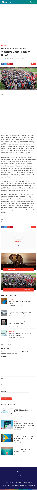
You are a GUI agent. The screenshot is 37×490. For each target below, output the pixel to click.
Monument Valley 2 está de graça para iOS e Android (24, 450)
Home (4, 485)
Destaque (11, 310)
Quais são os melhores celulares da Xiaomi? (19, 302)
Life (12, 485)
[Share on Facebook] (2, 64)
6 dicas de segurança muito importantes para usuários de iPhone (21, 322)
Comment (4, 356)
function (6, 222)
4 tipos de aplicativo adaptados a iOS (20, 313)
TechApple (10, 58)
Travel (17, 485)
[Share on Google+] (8, 64)
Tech (8, 485)
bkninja (29, 482)
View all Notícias (17, 460)
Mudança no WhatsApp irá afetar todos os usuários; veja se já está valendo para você (24, 425)
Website (3, 391)
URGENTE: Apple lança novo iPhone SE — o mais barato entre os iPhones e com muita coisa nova (25, 412)
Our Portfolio (30, 485)
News (22, 485)
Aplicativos (11, 331)
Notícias (3, 45)
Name (3, 378)
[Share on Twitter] (5, 64)
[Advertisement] (18, 25)
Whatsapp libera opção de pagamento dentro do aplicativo (20, 334)
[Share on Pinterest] (11, 64)
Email (3, 385)
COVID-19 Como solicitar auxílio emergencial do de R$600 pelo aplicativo (24, 438)
